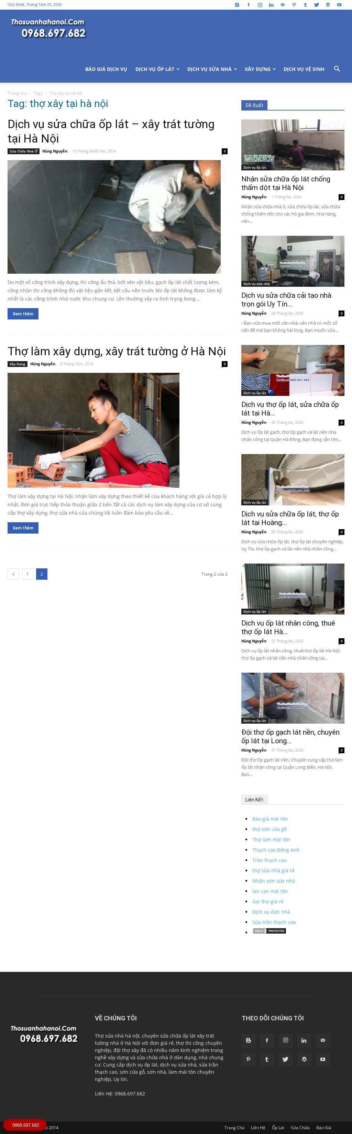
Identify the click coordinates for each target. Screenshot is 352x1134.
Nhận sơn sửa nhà (273, 881)
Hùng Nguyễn (54, 151)
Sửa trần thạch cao (274, 922)
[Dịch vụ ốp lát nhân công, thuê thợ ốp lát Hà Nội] (292, 589)
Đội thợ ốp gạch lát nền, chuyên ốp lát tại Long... (290, 736)
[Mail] (282, 4)
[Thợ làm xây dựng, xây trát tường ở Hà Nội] (118, 430)
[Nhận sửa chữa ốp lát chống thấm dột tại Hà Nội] (292, 144)
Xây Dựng (258, 69)
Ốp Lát (278, 1128)
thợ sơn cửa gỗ (269, 829)
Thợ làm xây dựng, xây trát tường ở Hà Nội (117, 351)
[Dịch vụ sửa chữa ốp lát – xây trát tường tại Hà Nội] (118, 217)
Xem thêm (23, 313)
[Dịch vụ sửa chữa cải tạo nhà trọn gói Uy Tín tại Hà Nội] (292, 261)
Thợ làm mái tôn (271, 839)
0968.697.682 (25, 1125)
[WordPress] (328, 4)
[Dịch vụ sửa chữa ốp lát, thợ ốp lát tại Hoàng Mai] (292, 479)
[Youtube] (339, 4)
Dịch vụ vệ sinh (304, 69)
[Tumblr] (305, 4)
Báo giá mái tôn (270, 819)
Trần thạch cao (269, 860)
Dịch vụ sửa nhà (209, 69)
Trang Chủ (234, 1128)
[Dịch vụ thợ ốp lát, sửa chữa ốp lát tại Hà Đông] (292, 370)
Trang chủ (17, 93)
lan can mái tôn (270, 891)
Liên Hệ (258, 1128)
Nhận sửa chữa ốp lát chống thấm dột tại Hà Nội (285, 183)
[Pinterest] (294, 4)
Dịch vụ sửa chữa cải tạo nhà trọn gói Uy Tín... (286, 299)
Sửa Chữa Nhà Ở (23, 151)
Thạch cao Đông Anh (276, 850)
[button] (337, 69)
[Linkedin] (271, 4)
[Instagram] (260, 4)
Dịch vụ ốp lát (154, 69)
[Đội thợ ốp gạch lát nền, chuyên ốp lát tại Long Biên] (292, 698)
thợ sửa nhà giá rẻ (273, 870)
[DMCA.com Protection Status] (269, 932)
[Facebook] (248, 4)
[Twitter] (316, 4)
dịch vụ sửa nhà (178, 1064)
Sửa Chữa (300, 1128)
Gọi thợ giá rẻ (268, 901)
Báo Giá (323, 1128)
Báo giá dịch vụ (106, 69)
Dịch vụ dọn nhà (271, 912)
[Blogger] (237, 4)
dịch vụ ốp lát (141, 1064)
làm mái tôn (182, 1072)
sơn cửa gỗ (132, 1072)
